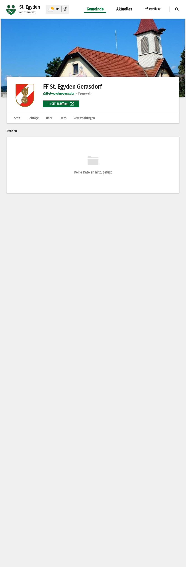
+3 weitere (153, 8)
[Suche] (177, 9)
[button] (93, 58)
